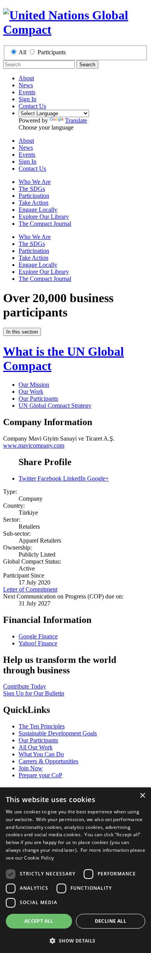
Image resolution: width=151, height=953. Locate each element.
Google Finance (38, 636)
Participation (34, 195)
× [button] (142, 796)
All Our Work (36, 747)
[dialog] (75, 870)
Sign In (27, 99)
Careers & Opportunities (48, 761)
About (26, 78)
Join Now (31, 768)
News (26, 85)
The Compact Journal (45, 223)
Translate (76, 120)
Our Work (31, 391)
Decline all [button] (110, 921)
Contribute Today (24, 686)
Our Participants (38, 398)
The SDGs (32, 188)
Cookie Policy (39, 857)
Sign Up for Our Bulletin (33, 693)
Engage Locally (38, 209)
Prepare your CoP (40, 775)
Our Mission (34, 384)
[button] (75, 940)
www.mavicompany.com (33, 445)
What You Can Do (41, 754)
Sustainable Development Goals (58, 733)
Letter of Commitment (30, 589)
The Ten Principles (42, 726)
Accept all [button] (38, 921)
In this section (22, 332)
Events (27, 92)
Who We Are (35, 181)
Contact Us (32, 106)
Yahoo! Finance (38, 643)
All (22, 52)
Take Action (33, 202)
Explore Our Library (44, 216)
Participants (52, 52)
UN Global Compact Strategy (55, 405)
